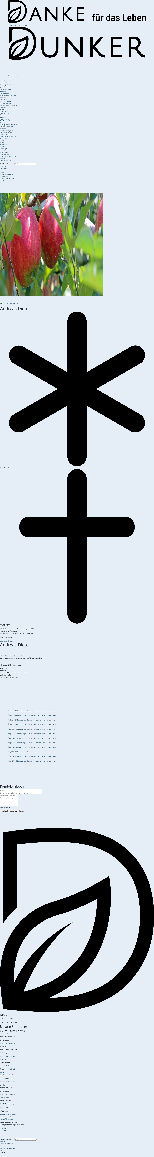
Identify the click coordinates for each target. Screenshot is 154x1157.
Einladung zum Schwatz (7, 121)
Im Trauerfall (4, 94)
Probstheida (3, 148)
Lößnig (2, 146)
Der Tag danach (5, 99)
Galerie (2, 641)
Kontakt (2, 172)
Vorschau (4, 811)
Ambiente (3, 92)
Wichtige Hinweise (5, 101)
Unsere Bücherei (5, 134)
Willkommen (4, 82)
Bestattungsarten (5, 103)
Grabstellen (3, 115)
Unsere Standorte (5, 90)
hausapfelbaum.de (6, 1119)
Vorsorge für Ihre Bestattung (9, 125)
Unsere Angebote (5, 84)
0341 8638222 (10, 1069)
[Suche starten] (36, 164)
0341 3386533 (10, 1094)
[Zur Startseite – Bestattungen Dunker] (77, 920)
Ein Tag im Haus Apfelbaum (8, 156)
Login (2, 181)
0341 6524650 (10, 1082)
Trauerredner (4, 111)
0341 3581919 (10, 1107)
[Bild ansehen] (9, 303)
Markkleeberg (4, 144)
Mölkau (2, 142)
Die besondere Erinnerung (8, 136)
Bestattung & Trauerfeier (8, 105)
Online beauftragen (6, 174)
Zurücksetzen (19, 811)
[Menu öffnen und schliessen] (0, 78)
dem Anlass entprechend (7, 131)
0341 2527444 (10, 1056)
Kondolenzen (9, 641)
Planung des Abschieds (7, 123)
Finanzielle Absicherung (7, 127)
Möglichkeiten (4, 109)
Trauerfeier (3, 107)
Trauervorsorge (5, 119)
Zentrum (2, 140)
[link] (18, 25)
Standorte (3, 138)
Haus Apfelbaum (5, 86)
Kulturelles (3, 129)
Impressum (4, 176)
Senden (11, 811)
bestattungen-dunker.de (8, 1115)
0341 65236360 (7, 1018)
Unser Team (4, 152)
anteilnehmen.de (6, 160)
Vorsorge (3, 117)
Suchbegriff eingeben (7, 164)
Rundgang (3, 158)
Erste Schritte (4, 97)
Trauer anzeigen (5, 113)
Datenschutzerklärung (7, 178)
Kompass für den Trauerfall (8, 88)
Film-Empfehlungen (6, 132)
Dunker (2, 80)
